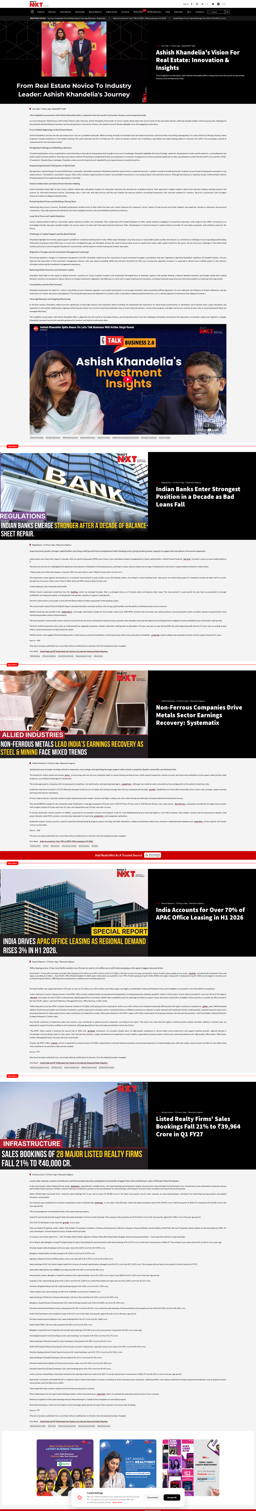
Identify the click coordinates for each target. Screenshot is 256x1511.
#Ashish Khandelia (36, 438)
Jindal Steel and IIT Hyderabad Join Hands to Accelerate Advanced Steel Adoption (74, 651)
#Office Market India (71, 1067)
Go (227, 12)
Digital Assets (111, 12)
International (65, 12)
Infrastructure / (168, 1112)
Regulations (37, 545)
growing (91, 1031)
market (54, 1043)
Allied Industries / (169, 701)
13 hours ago (182, 701)
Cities (167, 12)
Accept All (172, 1497)
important (101, 1394)
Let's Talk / (166, 46)
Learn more (117, 1502)
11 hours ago (178, 482)
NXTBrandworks (154, 12)
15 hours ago (180, 1112)
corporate (155, 635)
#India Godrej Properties (67, 1426)
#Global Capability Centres (39, 1067)
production (99, 816)
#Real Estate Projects (87, 438)
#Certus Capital (164, 438)
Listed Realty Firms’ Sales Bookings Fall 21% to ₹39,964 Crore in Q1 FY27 (88, 18)
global (205, 1006)
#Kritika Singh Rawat (53, 438)
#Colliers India (57, 1067)
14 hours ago (181, 903)
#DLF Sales (52, 1426)
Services (186, 559)
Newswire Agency (193, 482)
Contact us (199, 12)
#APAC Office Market (89, 1067)
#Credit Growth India (65, 656)
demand (33, 997)
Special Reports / (168, 903)
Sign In (186, 4)
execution (198, 821)
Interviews (178, 12)
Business (52, 12)
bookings (99, 1202)
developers (75, 1186)
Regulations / (167, 482)
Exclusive (125, 12)
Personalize (152, 1497)
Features (40, 12)
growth (152, 789)
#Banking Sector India (83, 656)
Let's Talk (36, 109)
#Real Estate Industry (70, 438)
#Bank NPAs (98, 656)
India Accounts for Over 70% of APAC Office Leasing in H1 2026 (66, 841)
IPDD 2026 (138, 12)
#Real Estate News (103, 1426)
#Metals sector (35, 846)
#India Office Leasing (106, 1067)
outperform (126, 784)
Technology (80, 12)
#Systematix (55, 846)
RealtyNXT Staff (188, 46)
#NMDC (95, 846)
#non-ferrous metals (69, 846)
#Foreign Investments (149, 438)
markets (192, 973)
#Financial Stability (49, 656)
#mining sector (84, 846)
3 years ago (175, 46)
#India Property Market (86, 1426)
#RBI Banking (35, 656)
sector (67, 775)
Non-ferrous (180, 804)
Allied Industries (39, 763)
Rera (189, 12)
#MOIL (45, 846)
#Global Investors (104, 438)
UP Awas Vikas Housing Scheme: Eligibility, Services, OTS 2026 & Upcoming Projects (160, 18)
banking (74, 592)
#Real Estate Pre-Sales (37, 1426)
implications (67, 612)
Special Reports (95, 12)
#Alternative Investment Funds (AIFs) (126, 438)
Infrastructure (38, 1174)
